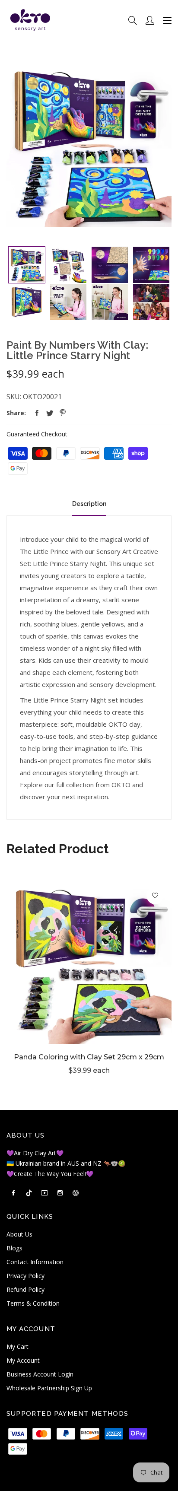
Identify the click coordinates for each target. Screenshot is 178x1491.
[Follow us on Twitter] (49, 413)
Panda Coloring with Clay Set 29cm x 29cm (89, 1057)
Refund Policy (25, 1289)
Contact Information (35, 1262)
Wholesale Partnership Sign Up (49, 1388)
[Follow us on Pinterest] (62, 413)
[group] (26, 264)
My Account (23, 1360)
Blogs (14, 1248)
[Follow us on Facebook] (36, 413)
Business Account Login (39, 1374)
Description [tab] (89, 503)
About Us (19, 1234)
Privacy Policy (25, 1276)
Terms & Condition (33, 1303)
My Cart (17, 1346)
